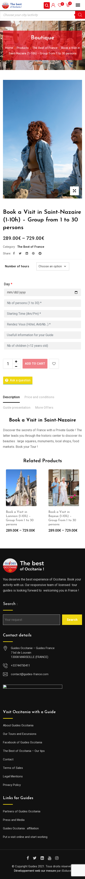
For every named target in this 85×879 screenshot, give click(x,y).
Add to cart (35, 363)
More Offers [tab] (44, 407)
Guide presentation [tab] (16, 407)
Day (8, 284)
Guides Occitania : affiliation (21, 828)
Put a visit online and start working (25, 837)
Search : (10, 604)
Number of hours (17, 266)
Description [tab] (11, 397)
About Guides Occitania (18, 725)
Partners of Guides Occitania (21, 811)
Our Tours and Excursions (19, 734)
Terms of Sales (13, 768)
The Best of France (30, 247)
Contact (8, 759)
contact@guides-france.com (29, 674)
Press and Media (14, 820)
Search (72, 620)
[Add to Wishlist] (54, 364)
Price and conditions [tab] (39, 397)
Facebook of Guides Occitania (22, 742)
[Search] (80, 15)
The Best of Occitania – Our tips (24, 751)
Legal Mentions (13, 776)
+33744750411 (20, 665)
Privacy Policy (12, 785)
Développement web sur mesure (35, 870)
